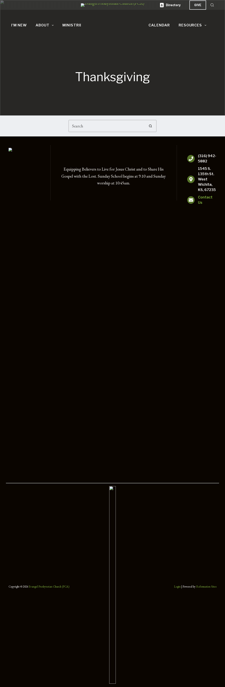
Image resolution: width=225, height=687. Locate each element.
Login (177, 586)
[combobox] (107, 126)
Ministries (73, 25)
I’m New (19, 25)
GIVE (197, 5)
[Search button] (150, 126)
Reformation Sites (206, 586)
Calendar (159, 25)
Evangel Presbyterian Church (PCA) (49, 586)
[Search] (212, 5)
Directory (173, 5)
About (42, 25)
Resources (190, 25)
